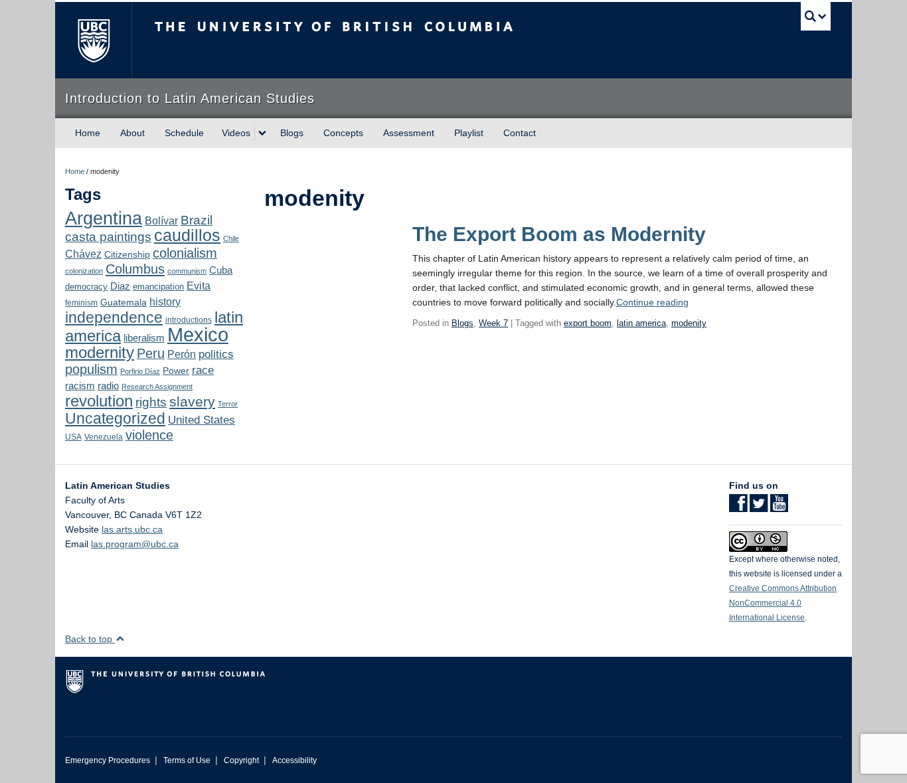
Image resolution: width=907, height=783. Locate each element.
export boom (588, 323)
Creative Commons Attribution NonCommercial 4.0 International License (783, 603)
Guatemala (123, 302)
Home (87, 133)
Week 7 (493, 323)
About (132, 133)
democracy (86, 287)
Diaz (120, 286)
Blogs (291, 133)
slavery (192, 401)
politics (216, 354)
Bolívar (161, 220)
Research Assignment (157, 387)
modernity (99, 352)
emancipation (158, 287)
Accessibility (294, 760)
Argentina (103, 218)
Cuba (220, 270)
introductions (188, 320)
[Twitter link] (759, 507)
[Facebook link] (738, 507)
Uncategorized (115, 418)
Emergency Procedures (107, 760)
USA (73, 437)
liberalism (144, 337)
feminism (81, 302)
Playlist (468, 133)
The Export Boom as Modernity (559, 234)
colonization (84, 271)
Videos (236, 133)
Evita (198, 286)
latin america (641, 323)
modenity (688, 323)
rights (151, 402)
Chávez (83, 254)
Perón (181, 354)
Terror (228, 404)
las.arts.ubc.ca (132, 529)
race (203, 370)
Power (176, 370)
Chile (231, 238)
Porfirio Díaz (140, 371)
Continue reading (652, 302)
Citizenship (127, 254)
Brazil (196, 220)
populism (91, 369)
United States (201, 420)
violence (149, 435)
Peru (151, 353)
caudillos (187, 235)
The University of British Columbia (93, 40)
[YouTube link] (779, 507)
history (165, 301)
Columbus (135, 269)
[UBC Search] (816, 16)
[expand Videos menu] (262, 133)
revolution (99, 401)
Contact (519, 133)
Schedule (184, 133)
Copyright (241, 760)
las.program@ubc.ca (135, 544)
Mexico (197, 334)
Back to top (90, 639)
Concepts (343, 133)
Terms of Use (186, 760)
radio (108, 385)
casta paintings (108, 237)
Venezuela (103, 437)
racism (80, 386)
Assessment (408, 133)
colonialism (185, 253)
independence (114, 317)
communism (186, 271)
